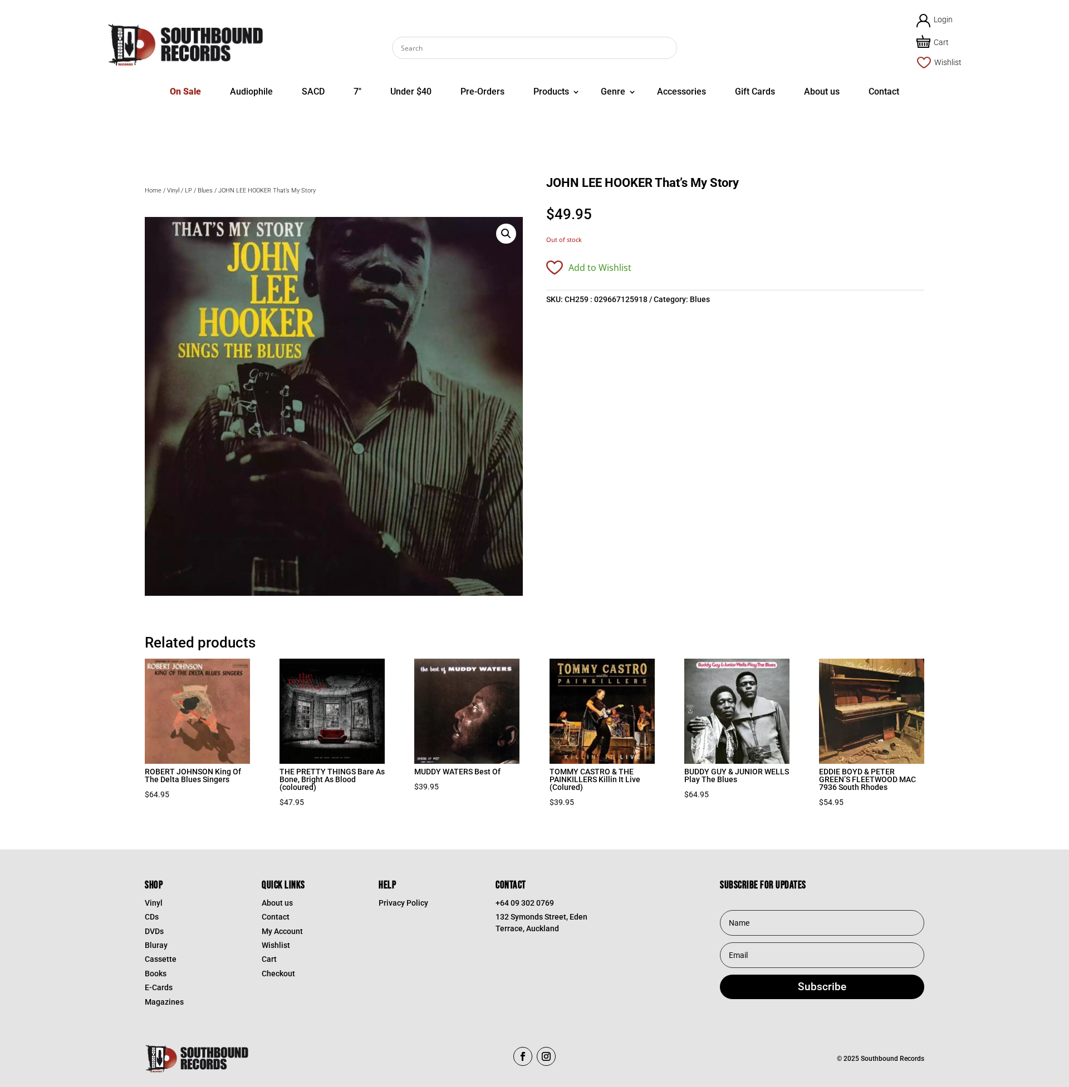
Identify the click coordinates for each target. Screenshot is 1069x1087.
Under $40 (410, 91)
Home (153, 190)
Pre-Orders (482, 91)
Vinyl (173, 190)
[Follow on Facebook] (522, 1056)
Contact (884, 91)
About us (822, 91)
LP (188, 190)
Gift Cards (755, 91)
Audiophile (251, 91)
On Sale (185, 91)
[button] (506, 234)
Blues (205, 190)
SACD (313, 91)
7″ (357, 91)
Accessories (681, 91)
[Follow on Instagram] (546, 1056)
